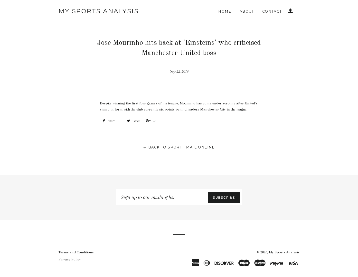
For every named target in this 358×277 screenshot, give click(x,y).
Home (224, 11)
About (247, 11)
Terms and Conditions (76, 252)
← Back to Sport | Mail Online (179, 147)
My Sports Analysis (98, 11)
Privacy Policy (69, 259)
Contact (272, 11)
